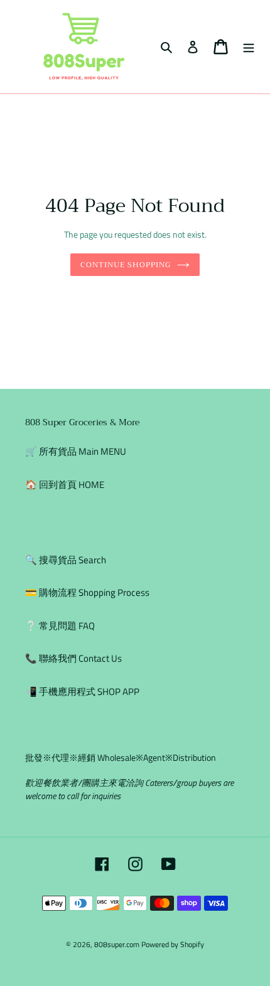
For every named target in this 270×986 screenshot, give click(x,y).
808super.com (116, 944)
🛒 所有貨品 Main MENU (75, 451)
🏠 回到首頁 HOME (64, 484)
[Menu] (248, 46)
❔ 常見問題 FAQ (60, 625)
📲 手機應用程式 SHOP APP (82, 691)
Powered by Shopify (172, 944)
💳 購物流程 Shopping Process (87, 592)
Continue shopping (125, 264)
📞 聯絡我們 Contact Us (73, 658)
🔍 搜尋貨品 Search (65, 560)
